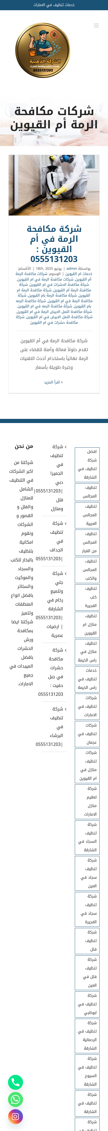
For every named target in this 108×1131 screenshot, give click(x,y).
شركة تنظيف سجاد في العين (89, 873)
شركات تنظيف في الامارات (87, 706)
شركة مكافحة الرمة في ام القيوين (55, 298)
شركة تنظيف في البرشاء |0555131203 (53, 727)
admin (71, 268)
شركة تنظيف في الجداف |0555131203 (53, 541)
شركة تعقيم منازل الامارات (90, 801)
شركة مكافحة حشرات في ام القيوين (47, 319)
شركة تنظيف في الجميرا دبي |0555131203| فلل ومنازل (53, 477)
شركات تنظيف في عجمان (87, 734)
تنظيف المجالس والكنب (90, 569)
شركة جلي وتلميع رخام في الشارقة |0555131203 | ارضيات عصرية (53, 604)
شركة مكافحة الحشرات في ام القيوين (59, 284)
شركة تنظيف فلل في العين (90, 972)
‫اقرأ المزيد (52, 382)
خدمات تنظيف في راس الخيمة (87, 679)
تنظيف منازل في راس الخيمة (87, 652)
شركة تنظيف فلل (91, 940)
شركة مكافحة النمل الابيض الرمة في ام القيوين (54, 311)
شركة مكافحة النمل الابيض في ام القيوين (59, 316)
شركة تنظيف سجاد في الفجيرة (89, 909)
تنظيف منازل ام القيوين (90, 624)
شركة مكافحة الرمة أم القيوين (55, 287)
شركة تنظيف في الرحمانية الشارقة (87, 1035)
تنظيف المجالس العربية (90, 515)
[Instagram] (15, 1116)
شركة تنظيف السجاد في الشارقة (87, 837)
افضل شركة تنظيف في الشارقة (87, 464)
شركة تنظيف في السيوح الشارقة (87, 1071)
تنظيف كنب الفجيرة (91, 597)
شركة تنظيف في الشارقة (87, 1103)
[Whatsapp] (15, 1099)
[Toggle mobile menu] (97, 25)
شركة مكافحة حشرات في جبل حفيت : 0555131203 (53, 672)
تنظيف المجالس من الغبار (89, 542)
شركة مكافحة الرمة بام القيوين (52, 295)
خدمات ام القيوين (78, 273)
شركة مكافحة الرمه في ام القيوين (45, 306)
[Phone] (15, 1082)
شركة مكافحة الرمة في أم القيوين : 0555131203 (54, 185)
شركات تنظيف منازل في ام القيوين (88, 765)
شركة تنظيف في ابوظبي (87, 1004)
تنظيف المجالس (90, 492)
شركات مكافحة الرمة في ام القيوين (45, 279)
